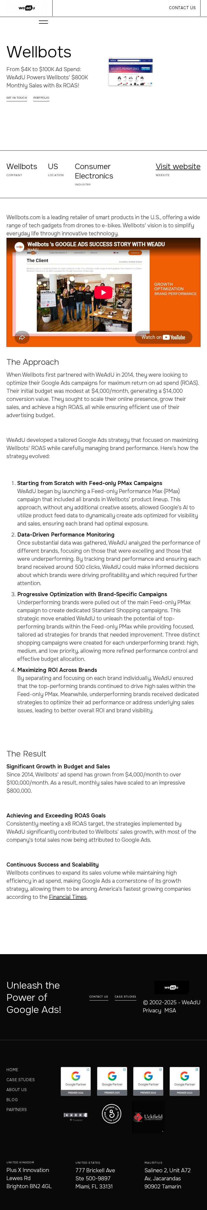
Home (12, 1069)
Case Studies (20, 1079)
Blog (12, 1099)
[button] (43, 22)
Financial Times (68, 897)
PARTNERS (16, 1109)
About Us (16, 1089)
